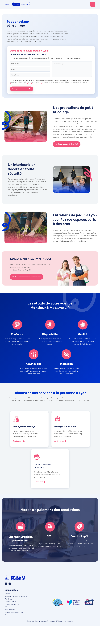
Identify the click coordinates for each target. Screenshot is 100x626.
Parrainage (8, 599)
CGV (6, 607)
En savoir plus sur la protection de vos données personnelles (26, 84)
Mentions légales (10, 601)
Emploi (7, 593)
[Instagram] (9, 583)
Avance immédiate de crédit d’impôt (17, 596)
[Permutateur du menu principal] (92, 4)
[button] (66, 144)
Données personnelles (12, 604)
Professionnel (25, 4)
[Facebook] (6, 583)
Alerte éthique (10, 609)
